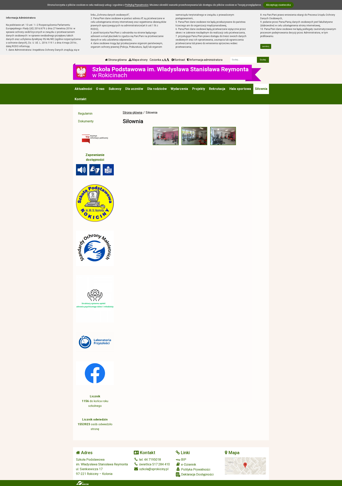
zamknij (265, 46)
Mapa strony (139, 59)
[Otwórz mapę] (245, 466)
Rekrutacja (217, 89)
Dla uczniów (134, 89)
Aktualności (83, 89)
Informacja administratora (205, 59)
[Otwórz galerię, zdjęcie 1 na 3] (165, 136)
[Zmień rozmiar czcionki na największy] (167, 59)
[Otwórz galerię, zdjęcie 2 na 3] (194, 136)
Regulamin (85, 113)
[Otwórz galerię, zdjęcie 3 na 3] (223, 136)
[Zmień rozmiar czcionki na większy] (165, 59)
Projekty (198, 89)
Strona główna (117, 59)
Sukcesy (115, 89)
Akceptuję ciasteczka (278, 4)
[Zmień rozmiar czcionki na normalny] (163, 59)
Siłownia (261, 89)
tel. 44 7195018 (149, 459)
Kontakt (80, 99)
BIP (183, 459)
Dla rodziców (157, 89)
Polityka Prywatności (195, 469)
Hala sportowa (240, 89)
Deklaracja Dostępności (197, 474)
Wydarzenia (179, 89)
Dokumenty (86, 121)
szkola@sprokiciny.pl (153, 469)
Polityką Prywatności (136, 4)
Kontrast (179, 59)
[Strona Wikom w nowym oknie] (82, 483)
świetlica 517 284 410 (154, 464)
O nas (100, 89)
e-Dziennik (188, 464)
